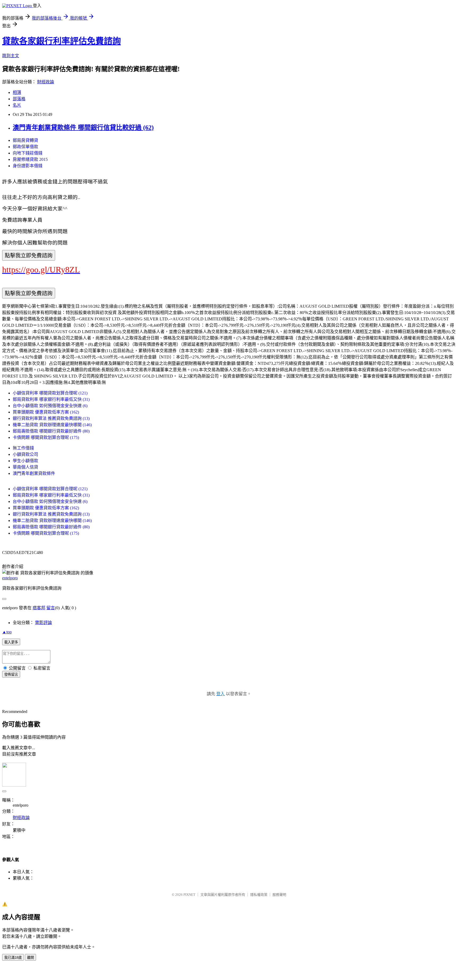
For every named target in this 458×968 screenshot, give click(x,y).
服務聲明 (279, 895)
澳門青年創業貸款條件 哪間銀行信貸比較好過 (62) (83, 127)
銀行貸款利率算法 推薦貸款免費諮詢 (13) (51, 418)
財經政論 (45, 82)
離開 (30, 958)
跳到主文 (10, 55)
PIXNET (189, 895)
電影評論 (43, 622)
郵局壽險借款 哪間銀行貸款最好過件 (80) (51, 431)
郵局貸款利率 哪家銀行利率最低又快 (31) (51, 399)
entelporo (10, 578)
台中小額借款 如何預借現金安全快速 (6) (50, 405)
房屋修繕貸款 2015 (30, 159)
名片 (17, 105)
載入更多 (11, 642)
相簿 (17, 92)
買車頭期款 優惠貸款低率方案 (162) (46, 412)
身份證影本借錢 (27, 165)
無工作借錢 (23, 448)
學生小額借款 (25, 460)
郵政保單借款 (25, 146)
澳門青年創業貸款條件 (34, 473)
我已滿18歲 (13, 958)
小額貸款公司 (25, 454)
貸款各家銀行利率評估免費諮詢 (61, 41)
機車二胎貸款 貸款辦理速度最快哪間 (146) (52, 424)
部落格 (19, 99)
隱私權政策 (258, 895)
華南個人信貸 (25, 467)
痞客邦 (39, 608)
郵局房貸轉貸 (25, 140)
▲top (7, 632)
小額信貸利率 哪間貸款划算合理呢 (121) (50, 393)
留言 (50, 608)
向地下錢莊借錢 (27, 153)
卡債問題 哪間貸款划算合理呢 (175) (46, 437)
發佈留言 (11, 674)
